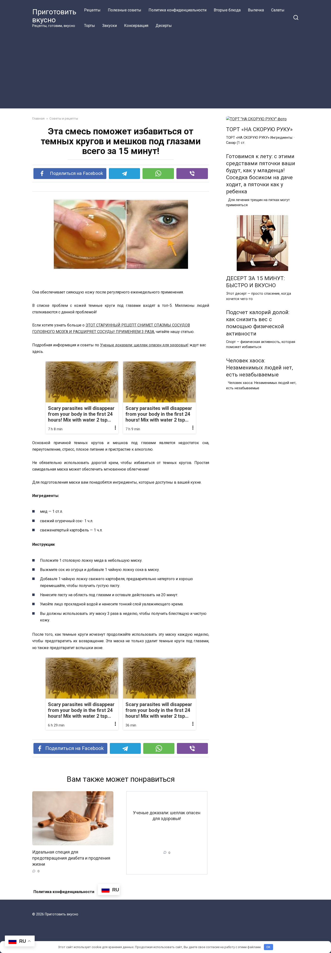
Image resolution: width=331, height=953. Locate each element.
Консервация (136, 25)
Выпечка (256, 10)
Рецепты (92, 10)
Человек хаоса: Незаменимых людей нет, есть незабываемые (259, 367)
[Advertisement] (165, 70)
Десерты (164, 25)
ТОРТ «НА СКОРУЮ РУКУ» (259, 129)
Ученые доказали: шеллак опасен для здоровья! (144, 345)
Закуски (109, 25)
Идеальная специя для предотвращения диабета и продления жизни (71, 858)
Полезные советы (124, 10)
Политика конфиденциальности (177, 10)
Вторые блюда (227, 10)
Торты (89, 25)
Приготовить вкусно (54, 16)
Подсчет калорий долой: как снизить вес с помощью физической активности (257, 322)
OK (268, 947)
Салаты (277, 10)
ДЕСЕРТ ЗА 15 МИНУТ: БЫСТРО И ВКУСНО (255, 281)
